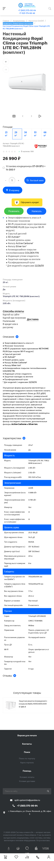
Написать (37, 211)
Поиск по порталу (27, 758)
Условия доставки (27, 781)
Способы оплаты (13, 311)
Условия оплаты (27, 777)
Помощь (27, 771)
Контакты (27, 744)
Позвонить (13, 211)
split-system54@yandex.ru (27, 800)
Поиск (27, 752)
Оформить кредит (30, 202)
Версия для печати (27, 735)
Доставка (32, 319)
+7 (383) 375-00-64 (27, 10)
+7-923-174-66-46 (27, 13)
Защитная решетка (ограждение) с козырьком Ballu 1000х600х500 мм (33, 704)
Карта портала (27, 762)
